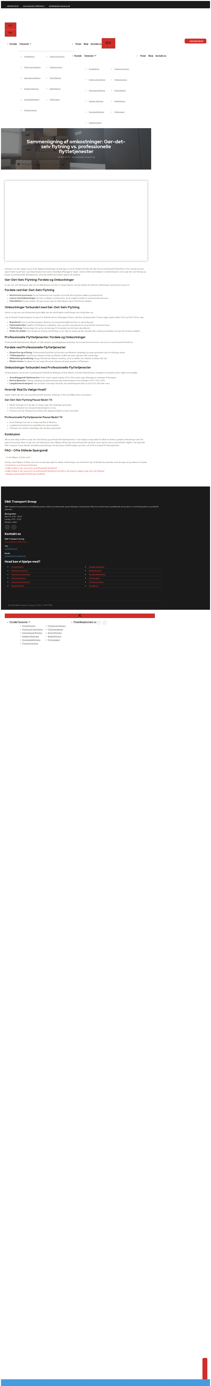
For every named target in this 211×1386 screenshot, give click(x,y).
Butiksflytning (55, 89)
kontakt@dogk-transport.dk (59, 6)
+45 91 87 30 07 (13, 6)
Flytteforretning (30, 110)
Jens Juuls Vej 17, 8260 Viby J (34, 6)
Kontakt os (96, 44)
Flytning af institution (32, 67)
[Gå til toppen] (189, 1382)
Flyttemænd (55, 99)
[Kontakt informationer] (204, 1375)
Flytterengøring (56, 67)
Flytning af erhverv (57, 56)
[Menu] (108, 43)
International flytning (32, 78)
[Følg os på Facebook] (6, 3)
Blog (86, 44)
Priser (78, 44)
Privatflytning (29, 56)
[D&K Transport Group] (11, 36)
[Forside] (22, 1382)
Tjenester (24, 44)
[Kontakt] (147, 1382)
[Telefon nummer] (105, 1382)
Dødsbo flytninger (31, 89)
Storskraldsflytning (31, 99)
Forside (13, 44)
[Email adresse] (63, 1382)
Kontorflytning (55, 78)
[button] (76, 457)
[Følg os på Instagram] (10, 3)
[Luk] (80, 615)
